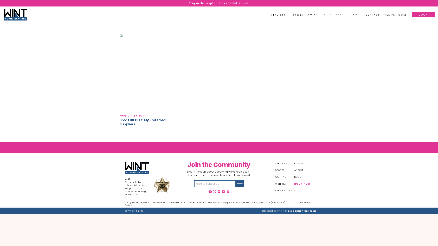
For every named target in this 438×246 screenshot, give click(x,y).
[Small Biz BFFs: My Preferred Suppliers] (150, 73)
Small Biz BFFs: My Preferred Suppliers (143, 122)
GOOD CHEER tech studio (302, 211)
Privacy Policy (304, 202)
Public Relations (133, 115)
